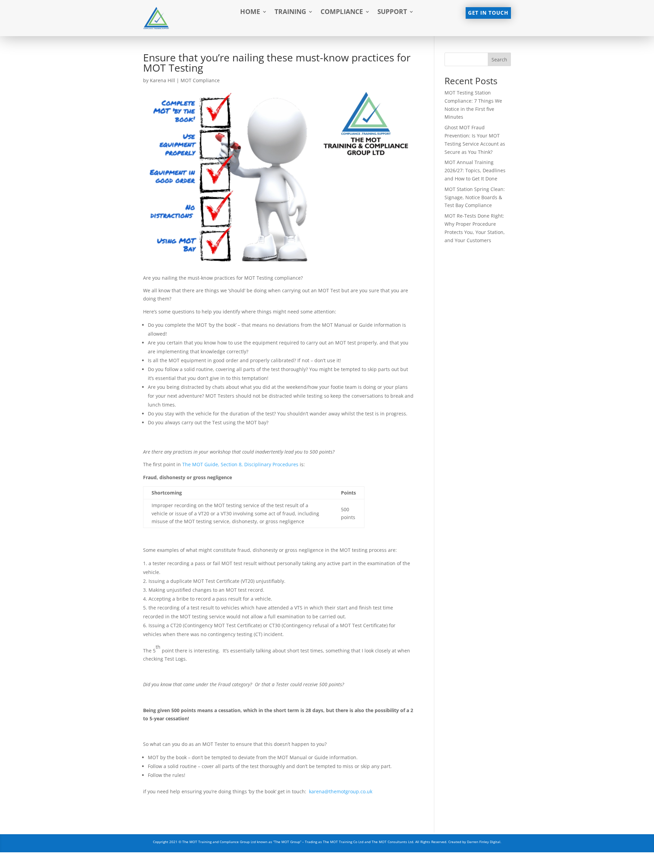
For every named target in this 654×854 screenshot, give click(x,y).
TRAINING (290, 12)
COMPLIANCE (342, 12)
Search (499, 59)
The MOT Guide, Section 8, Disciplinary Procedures (240, 464)
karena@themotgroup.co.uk (340, 791)
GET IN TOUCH (488, 12)
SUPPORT (392, 12)
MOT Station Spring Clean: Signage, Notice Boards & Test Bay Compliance (475, 197)
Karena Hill (162, 80)
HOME (250, 12)
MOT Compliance (200, 80)
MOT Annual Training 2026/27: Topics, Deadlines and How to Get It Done (475, 170)
